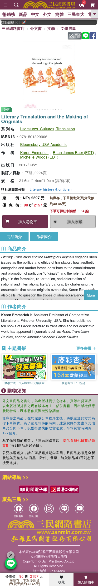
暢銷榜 (8, 14)
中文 (35, 14)
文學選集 (68, 28)
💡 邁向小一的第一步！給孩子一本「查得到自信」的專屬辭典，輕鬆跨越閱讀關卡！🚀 (11, 22)
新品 (23, 14)
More (91, 295)
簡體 (59, 14)
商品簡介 (14, 236)
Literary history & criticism (50, 189)
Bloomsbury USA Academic (43, 144)
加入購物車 (86, 582)
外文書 (36, 28)
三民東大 (75, 14)
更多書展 (84, 348)
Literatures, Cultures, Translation (47, 128)
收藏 (61, 582)
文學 (51, 28)
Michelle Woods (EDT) (39, 157)
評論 (77, 35)
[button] (94, 369)
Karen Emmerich (34, 152)
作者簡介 (44, 236)
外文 (47, 14)
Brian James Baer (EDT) (73, 152)
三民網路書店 (13, 28)
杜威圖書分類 (15, 189)
